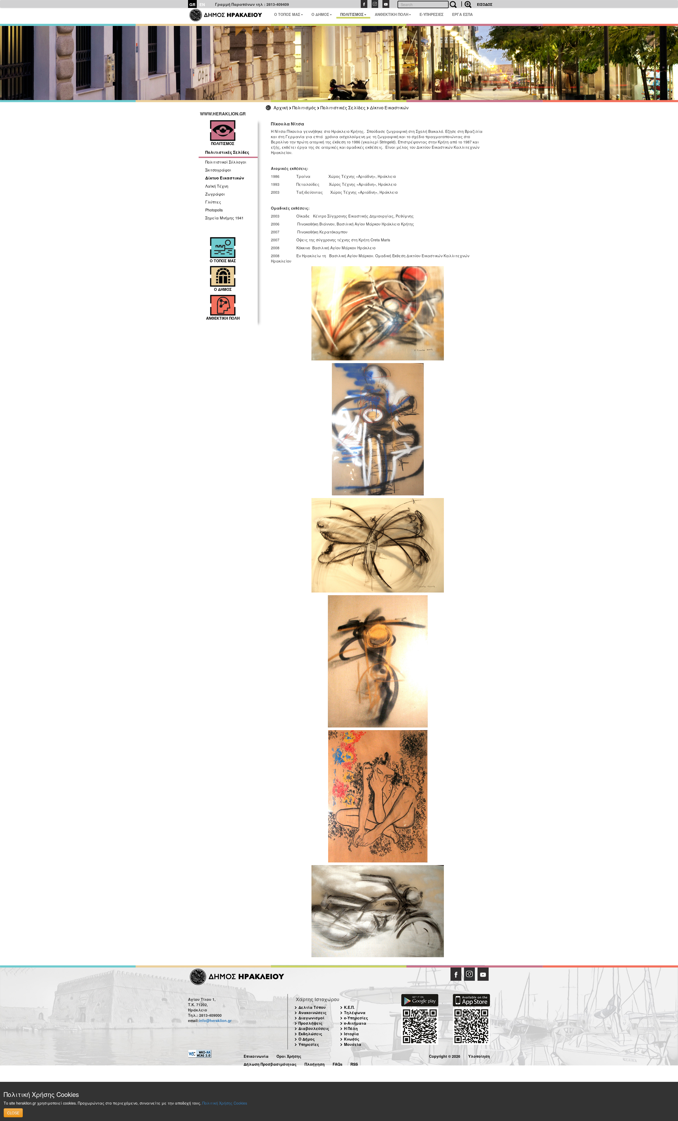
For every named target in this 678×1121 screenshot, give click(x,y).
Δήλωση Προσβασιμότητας (270, 1063)
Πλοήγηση (315, 1063)
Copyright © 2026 (444, 1055)
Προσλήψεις (310, 1023)
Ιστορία (351, 1033)
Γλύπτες (213, 202)
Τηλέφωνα (354, 1012)
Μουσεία (352, 1044)
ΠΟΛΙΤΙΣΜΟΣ (352, 14)
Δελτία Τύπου (312, 1007)
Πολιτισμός (304, 108)
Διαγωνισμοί (311, 1017)
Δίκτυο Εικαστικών (389, 108)
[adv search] (466, 4)
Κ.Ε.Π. (349, 1007)
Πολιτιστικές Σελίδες (342, 108)
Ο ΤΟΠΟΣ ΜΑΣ (287, 14)
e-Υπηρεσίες (356, 1017)
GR (192, 4)
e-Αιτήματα (355, 1023)
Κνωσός (351, 1039)
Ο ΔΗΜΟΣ (320, 14)
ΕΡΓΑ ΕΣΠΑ (462, 14)
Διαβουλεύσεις (313, 1028)
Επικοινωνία (256, 1055)
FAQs (337, 1063)
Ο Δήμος (306, 1039)
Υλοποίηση (479, 1055)
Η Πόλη (351, 1028)
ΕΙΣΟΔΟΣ (484, 4)
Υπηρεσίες (308, 1044)
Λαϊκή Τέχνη (216, 186)
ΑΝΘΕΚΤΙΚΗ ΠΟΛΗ (391, 14)
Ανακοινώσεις (312, 1012)
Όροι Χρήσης (288, 1055)
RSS (354, 1063)
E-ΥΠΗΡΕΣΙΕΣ (432, 14)
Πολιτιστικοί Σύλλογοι (225, 162)
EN (202, 4)
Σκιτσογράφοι (218, 170)
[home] (229, 16)
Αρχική (281, 108)
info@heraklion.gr (215, 1020)
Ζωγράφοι (215, 194)
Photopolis (214, 210)
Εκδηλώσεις (310, 1033)
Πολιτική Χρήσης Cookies (224, 1103)
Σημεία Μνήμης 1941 (224, 217)
